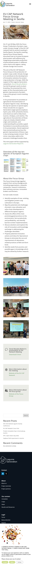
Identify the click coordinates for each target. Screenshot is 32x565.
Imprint (3, 523)
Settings (19, 562)
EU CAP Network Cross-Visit (11, 428)
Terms (3, 517)
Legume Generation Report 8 (13, 144)
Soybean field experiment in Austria (13, 438)
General (17, 22)
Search (26, 415)
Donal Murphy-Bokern (19, 84)
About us (4, 483)
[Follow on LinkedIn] (2, 473)
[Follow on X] (6, 473)
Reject (12, 562)
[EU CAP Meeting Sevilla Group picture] (16, 296)
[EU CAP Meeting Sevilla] (16, 275)
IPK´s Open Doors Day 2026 (11, 435)
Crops (3, 501)
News (22, 22)
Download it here (15, 354)
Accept (5, 562)
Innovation (5, 499)
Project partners (6, 489)
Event (13, 22)
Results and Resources (8, 507)
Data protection (5, 520)
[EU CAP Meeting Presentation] (16, 338)
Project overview (6, 486)
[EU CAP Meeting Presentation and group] (16, 317)
